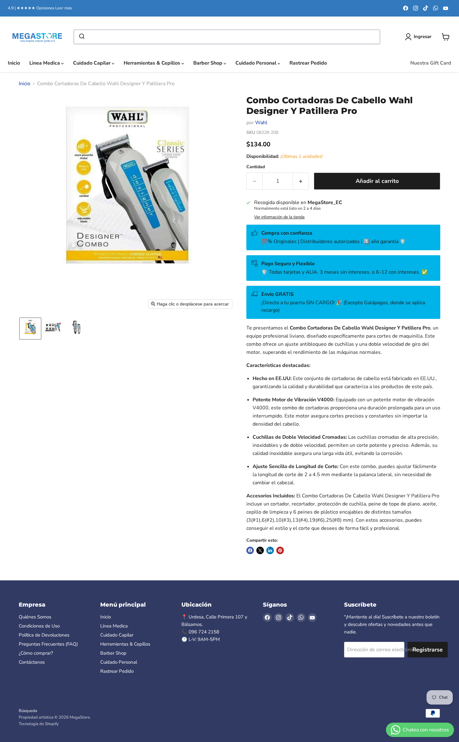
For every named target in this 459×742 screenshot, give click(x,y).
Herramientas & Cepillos (152, 63)
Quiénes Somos (35, 617)
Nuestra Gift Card (430, 63)
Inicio (14, 63)
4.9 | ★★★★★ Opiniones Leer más (40, 8)
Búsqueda (28, 711)
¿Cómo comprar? (36, 653)
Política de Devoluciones (44, 635)
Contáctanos (32, 662)
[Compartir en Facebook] (250, 550)
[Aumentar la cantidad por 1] (301, 181)
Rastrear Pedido (308, 63)
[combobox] (227, 37)
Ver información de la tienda (279, 217)
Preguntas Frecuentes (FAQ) (48, 644)
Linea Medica (45, 63)
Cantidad (255, 166)
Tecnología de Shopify (39, 724)
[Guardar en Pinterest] (280, 550)
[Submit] (81, 37)
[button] (30, 328)
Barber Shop (208, 63)
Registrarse (427, 649)
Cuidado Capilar (92, 63)
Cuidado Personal (256, 63)
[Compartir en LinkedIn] (270, 550)
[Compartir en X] (260, 550)
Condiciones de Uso (39, 626)
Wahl (261, 122)
